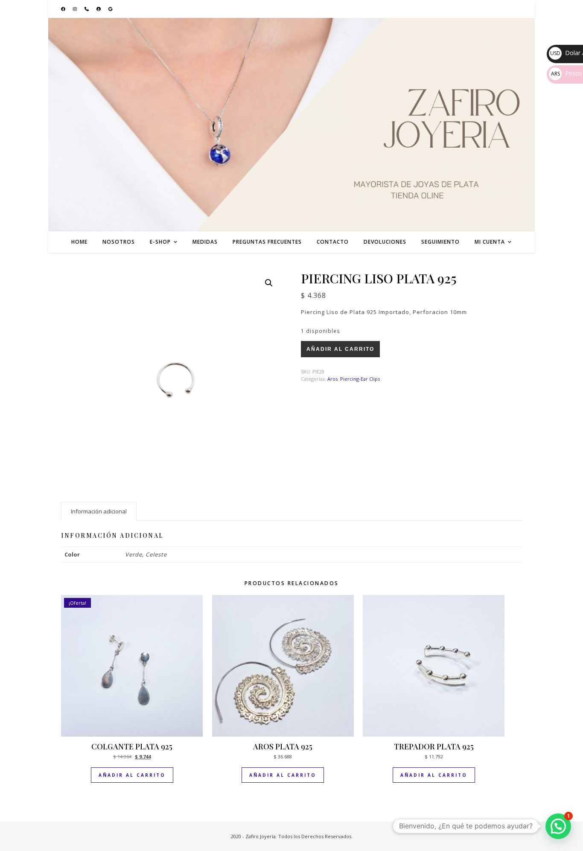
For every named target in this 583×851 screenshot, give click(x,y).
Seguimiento (440, 241)
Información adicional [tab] (99, 511)
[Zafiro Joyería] (291, 124)
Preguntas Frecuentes (267, 241)
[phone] (87, 9)
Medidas (205, 241)
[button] (269, 283)
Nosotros (118, 241)
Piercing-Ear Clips (360, 379)
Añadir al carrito (340, 349)
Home (79, 241)
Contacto (333, 241)
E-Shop (160, 241)
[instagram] (75, 9)
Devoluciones (385, 241)
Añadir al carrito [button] (132, 775)
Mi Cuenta (490, 241)
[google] (110, 9)
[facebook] (64, 9)
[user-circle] (99, 9)
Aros (332, 379)
